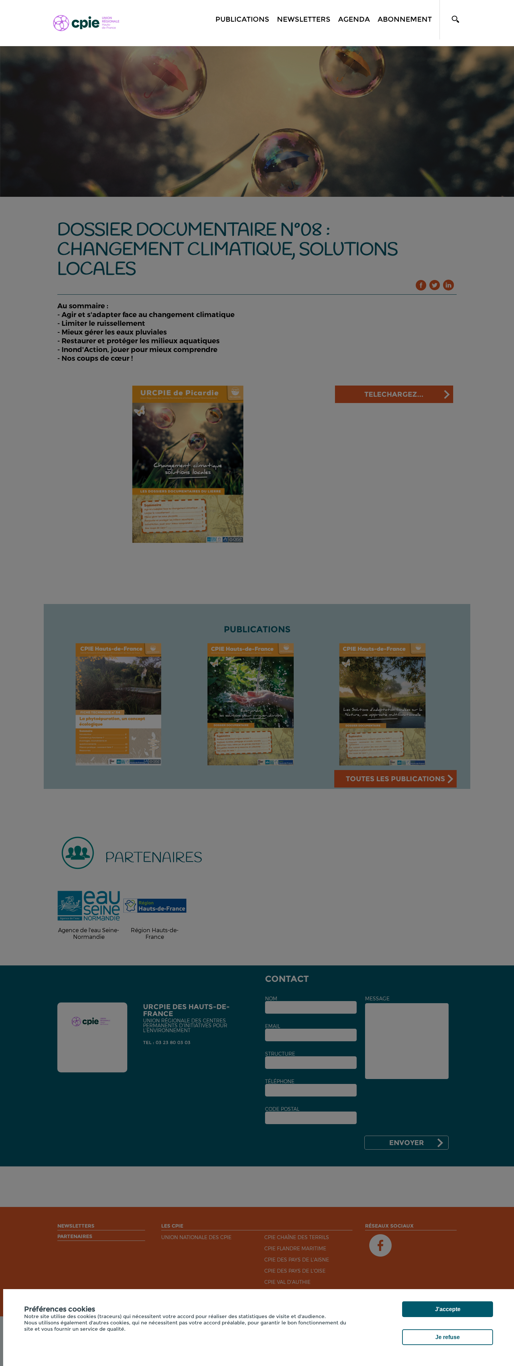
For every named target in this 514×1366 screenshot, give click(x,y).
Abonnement (405, 19)
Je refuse (447, 1337)
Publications (242, 19)
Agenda (354, 19)
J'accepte (448, 1309)
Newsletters (303, 19)
